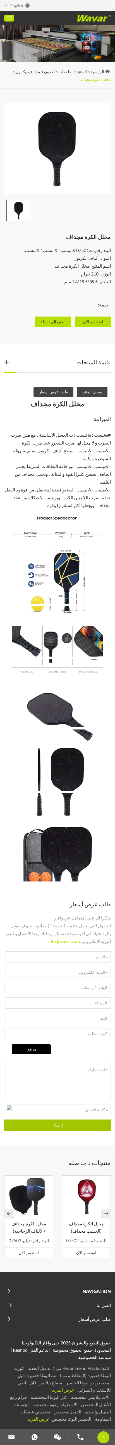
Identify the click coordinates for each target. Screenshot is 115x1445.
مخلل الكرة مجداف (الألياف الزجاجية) (28, 1227)
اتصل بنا (104, 1305)
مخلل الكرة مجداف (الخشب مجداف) (86, 1227)
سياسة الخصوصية (94, 1357)
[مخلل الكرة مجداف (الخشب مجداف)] (86, 1196)
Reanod (20, 1350)
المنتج (82, 71)
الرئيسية (97, 71)
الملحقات (66, 71)
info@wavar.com (64, 941)
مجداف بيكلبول (28, 71)
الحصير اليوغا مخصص (71, 1419)
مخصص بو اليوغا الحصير (87, 1382)
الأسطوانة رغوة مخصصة (54, 1404)
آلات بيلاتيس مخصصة (89, 1397)
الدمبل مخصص (67, 1411)
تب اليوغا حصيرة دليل (37, 1375)
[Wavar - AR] (94, 18)
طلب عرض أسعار (53, 391)
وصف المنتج (92, 391)
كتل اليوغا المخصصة (48, 1397)
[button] (9, 1213)
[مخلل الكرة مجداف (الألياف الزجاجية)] (28, 1197)
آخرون (49, 71)
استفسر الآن (86, 1252)
